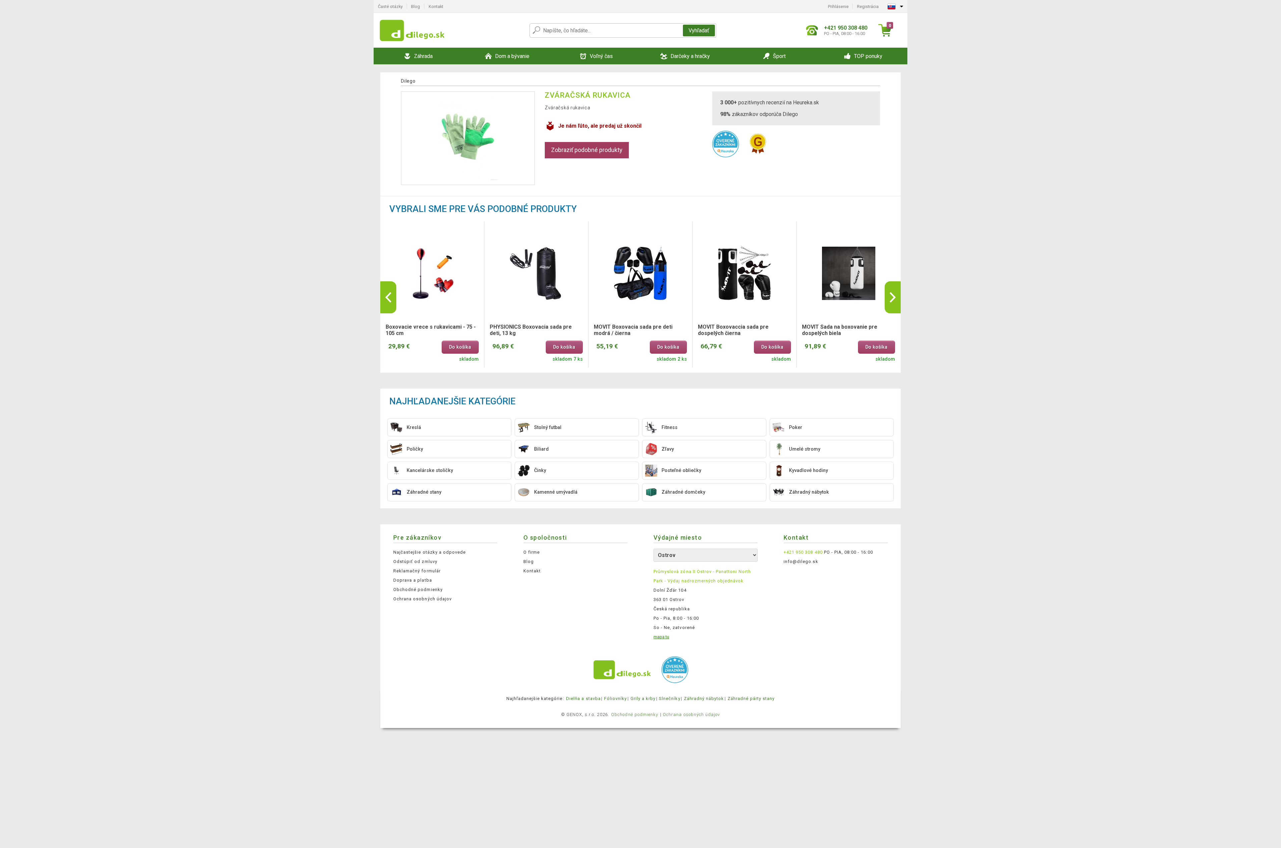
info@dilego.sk (801, 561)
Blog (415, 6)
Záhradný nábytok (704, 698)
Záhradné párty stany (751, 698)
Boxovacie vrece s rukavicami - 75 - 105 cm (431, 330)
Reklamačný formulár (417, 570)
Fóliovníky (615, 698)
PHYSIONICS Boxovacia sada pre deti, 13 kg (531, 330)
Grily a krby (643, 698)
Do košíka (460, 347)
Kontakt (436, 6)
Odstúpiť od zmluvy (415, 561)
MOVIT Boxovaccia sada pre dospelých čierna (733, 330)
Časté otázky (390, 6)
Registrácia (868, 6)
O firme (531, 552)
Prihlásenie (838, 6)
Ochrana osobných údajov (422, 598)
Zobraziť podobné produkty (586, 149)
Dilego (408, 81)
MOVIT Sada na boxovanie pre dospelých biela (839, 330)
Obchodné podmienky (418, 589)
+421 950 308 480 (803, 552)
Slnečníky (669, 698)
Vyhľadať (699, 30)
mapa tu (661, 636)
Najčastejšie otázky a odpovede (429, 552)
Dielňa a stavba (583, 698)
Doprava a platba (412, 580)
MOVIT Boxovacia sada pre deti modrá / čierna (633, 330)
